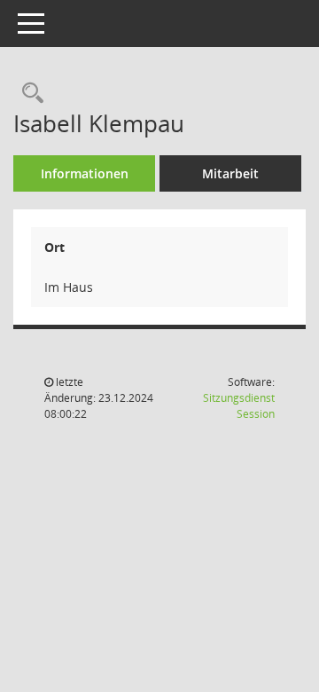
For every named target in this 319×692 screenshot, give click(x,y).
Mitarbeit (230, 173)
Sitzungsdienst (239, 405)
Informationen (84, 173)
